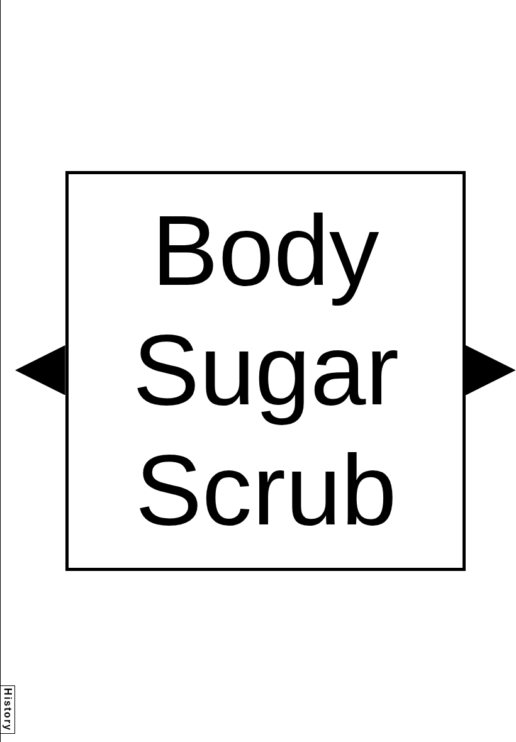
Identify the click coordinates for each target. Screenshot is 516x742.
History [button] (8, 709)
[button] (40, 370)
